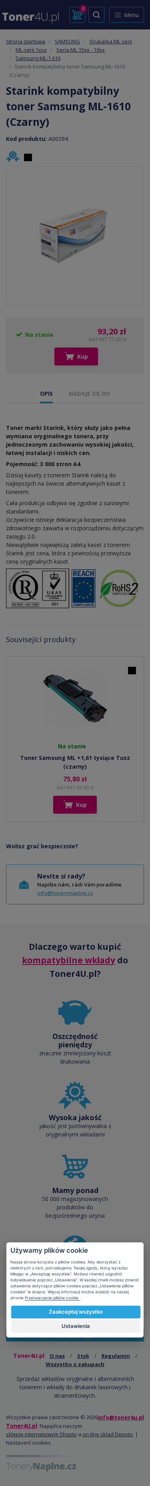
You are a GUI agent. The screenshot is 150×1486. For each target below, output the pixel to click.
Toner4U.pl (21, 1425)
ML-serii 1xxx (31, 49)
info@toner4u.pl (121, 1417)
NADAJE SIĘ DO (89, 393)
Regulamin (116, 1355)
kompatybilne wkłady (68, 960)
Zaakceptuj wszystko (76, 1311)
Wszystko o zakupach (75, 1364)
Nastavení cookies (28, 1442)
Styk (83, 1355)
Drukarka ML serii (111, 41)
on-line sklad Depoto (107, 1434)
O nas (57, 1355)
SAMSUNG (67, 41)
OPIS (46, 393)
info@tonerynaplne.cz (65, 892)
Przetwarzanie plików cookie (52, 1297)
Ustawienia (76, 1326)
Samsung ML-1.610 (38, 58)
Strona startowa (25, 41)
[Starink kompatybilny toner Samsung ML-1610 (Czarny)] (75, 235)
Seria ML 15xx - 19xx (80, 49)
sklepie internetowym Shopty (41, 1434)
